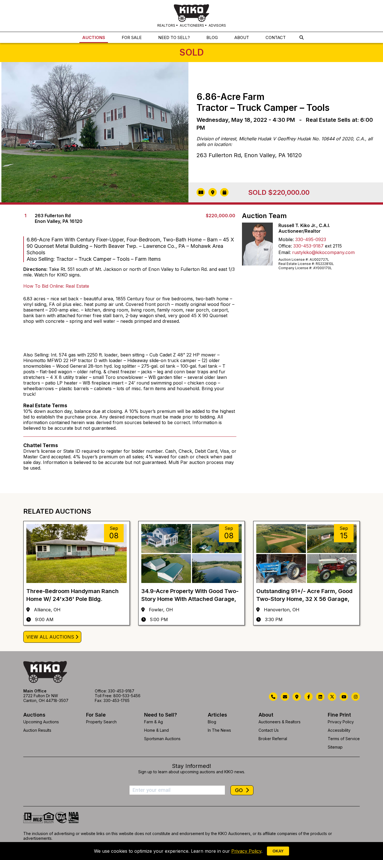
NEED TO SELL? (174, 37)
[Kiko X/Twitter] (332, 696)
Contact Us (269, 730)
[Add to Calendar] (224, 192)
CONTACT (276, 37)
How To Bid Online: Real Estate (56, 286)
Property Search (101, 721)
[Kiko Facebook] (308, 696)
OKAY (278, 851)
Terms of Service (344, 738)
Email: (284, 252)
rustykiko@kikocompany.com (323, 252)
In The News (219, 730)
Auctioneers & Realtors (280, 721)
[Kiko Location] (296, 696)
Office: (285, 246)
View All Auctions (50, 637)
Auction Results (37, 730)
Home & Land (156, 730)
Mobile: (286, 239)
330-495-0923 (310, 239)
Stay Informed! (191, 766)
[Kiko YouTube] (344, 696)
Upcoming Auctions (41, 721)
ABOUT (241, 37)
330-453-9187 (308, 246)
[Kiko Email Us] (285, 696)
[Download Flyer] (201, 192)
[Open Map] (212, 192)
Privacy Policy (341, 721)
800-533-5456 (126, 695)
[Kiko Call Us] (273, 696)
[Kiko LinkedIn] (320, 696)
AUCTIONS (93, 37)
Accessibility (339, 730)
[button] (301, 37)
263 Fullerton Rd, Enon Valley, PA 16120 (249, 155)
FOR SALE (132, 37)
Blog (212, 721)
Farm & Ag (153, 721)
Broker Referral (273, 738)
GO (239, 790)
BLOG (212, 37)
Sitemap (335, 747)
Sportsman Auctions (162, 738)
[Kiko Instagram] (355, 696)
